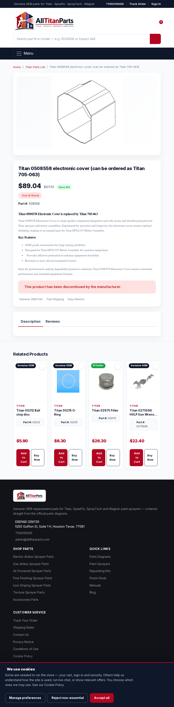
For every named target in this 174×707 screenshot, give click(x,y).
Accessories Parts (25, 599)
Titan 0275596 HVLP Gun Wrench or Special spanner (143, 413)
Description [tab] (31, 321)
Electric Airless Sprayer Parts (33, 556)
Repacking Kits (100, 571)
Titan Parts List (35, 67)
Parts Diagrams (100, 556)
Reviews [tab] (53, 321)
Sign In (156, 4)
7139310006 (115, 4)
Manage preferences (25, 698)
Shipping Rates (23, 627)
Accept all (101, 698)
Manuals (95, 585)
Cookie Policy (23, 656)
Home (17, 67)
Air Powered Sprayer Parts (32, 571)
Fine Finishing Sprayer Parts (32, 578)
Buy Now (37, 457)
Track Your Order (25, 620)
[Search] (155, 39)
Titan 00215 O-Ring (65, 412)
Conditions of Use (25, 649)
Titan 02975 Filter (105, 410)
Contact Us (21, 634)
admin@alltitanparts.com (32, 539)
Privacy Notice (23, 642)
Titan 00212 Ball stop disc (28, 412)
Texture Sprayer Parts (29, 592)
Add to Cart (24, 457)
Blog (93, 592)
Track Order (137, 4)
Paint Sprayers (100, 564)
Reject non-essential (68, 698)
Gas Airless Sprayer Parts (31, 564)
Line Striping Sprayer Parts (32, 585)
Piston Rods (98, 578)
